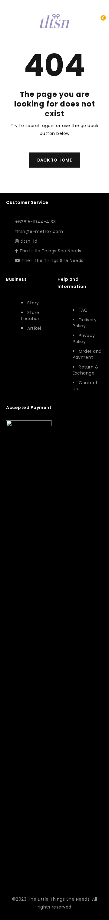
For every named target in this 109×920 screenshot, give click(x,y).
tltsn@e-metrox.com (39, 231)
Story (33, 303)
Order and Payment (87, 354)
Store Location (31, 315)
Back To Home (54, 160)
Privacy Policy (84, 338)
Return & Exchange (85, 370)
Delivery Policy (85, 323)
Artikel (34, 328)
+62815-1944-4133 (35, 222)
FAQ (83, 310)
